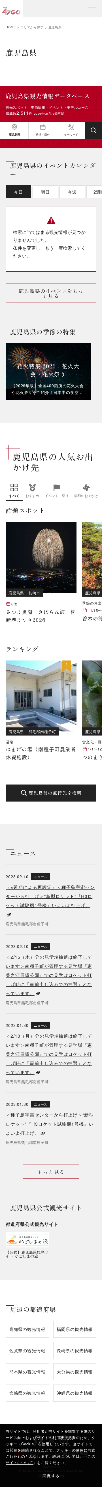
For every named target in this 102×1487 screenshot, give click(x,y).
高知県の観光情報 (27, 1329)
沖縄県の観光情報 (75, 1393)
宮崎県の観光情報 (27, 1393)
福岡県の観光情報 (75, 1329)
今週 (72, 192)
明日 (45, 192)
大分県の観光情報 (75, 1372)
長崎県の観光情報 (75, 1350)
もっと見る (50, 1171)
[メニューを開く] (92, 8)
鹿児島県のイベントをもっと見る (51, 293)
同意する (51, 1476)
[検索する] (93, 130)
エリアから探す (32, 27)
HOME (11, 27)
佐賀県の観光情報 (27, 1350)
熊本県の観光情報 (27, 1372)
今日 (18, 192)
